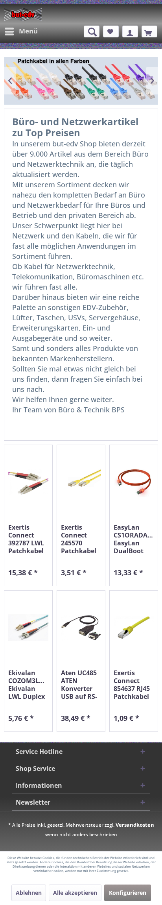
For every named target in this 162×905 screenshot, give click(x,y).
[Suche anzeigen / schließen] (91, 31)
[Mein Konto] (130, 31)
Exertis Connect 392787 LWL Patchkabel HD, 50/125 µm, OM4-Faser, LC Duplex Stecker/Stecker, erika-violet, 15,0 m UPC (28, 539)
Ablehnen (29, 892)
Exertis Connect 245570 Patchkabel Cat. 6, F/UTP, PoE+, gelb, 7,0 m (80, 539)
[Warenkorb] (149, 31)
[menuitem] (21, 31)
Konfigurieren (127, 892)
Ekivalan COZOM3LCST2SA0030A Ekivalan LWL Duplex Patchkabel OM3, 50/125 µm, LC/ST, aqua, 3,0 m (28, 684)
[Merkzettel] (111, 31)
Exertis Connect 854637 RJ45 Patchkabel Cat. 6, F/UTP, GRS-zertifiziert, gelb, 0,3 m (132, 684)
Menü (28, 30)
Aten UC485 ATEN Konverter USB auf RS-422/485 (79, 684)
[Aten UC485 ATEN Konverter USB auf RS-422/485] (81, 628)
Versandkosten (135, 824)
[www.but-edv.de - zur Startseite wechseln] (23, 14)
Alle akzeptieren (75, 892)
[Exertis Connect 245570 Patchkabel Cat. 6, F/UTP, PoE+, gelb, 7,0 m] (81, 482)
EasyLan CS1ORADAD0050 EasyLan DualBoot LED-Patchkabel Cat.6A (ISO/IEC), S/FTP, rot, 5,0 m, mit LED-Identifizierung (134, 539)
